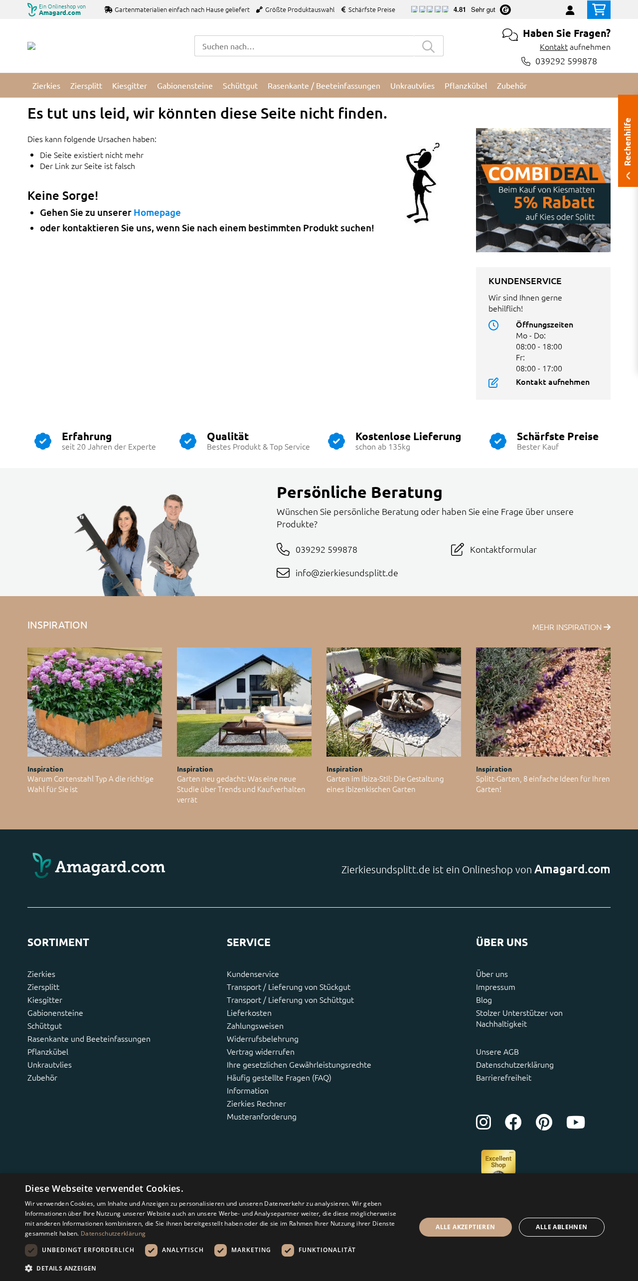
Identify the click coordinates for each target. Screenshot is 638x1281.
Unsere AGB (497, 1051)
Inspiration (45, 768)
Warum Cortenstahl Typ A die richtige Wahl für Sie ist (90, 783)
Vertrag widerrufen (261, 1051)
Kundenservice (253, 973)
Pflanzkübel (47, 1051)
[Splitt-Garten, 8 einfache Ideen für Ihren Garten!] (543, 702)
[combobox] (304, 45)
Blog (484, 999)
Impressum (495, 986)
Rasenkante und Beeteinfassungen (89, 1038)
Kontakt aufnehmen (553, 381)
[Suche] (429, 45)
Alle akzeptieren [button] (465, 1227)
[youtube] (575, 1122)
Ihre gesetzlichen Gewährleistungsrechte (299, 1064)
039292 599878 (566, 61)
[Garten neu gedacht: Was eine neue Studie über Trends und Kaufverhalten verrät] (244, 702)
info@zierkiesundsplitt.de (347, 572)
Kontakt (554, 46)
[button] (214, 1268)
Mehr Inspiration (568, 626)
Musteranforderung (262, 1116)
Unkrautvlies (49, 1064)
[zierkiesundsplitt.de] (31, 46)
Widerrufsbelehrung (263, 1038)
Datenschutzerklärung (515, 1064)
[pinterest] (544, 1122)
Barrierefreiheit (503, 1077)
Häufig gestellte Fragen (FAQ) (279, 1077)
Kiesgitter (44, 999)
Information (248, 1090)
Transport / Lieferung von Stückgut (288, 986)
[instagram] (483, 1122)
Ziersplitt (43, 986)
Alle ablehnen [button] (561, 1227)
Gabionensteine (55, 1012)
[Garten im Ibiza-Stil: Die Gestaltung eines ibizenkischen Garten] (393, 702)
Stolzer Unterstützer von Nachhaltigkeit (519, 1018)
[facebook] (513, 1122)
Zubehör (42, 1077)
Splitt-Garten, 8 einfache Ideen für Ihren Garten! (543, 783)
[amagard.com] (169, 868)
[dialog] (319, 1227)
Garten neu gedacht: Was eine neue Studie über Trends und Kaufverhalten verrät (241, 788)
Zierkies (41, 973)
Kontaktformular (503, 549)
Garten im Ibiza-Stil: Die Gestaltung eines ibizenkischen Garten (385, 783)
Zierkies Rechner (256, 1103)
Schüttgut (44, 1025)
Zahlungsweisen (255, 1025)
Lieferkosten (249, 1012)
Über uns (492, 973)
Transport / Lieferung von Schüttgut (290, 999)
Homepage (157, 212)
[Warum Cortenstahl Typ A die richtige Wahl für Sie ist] (94, 702)
